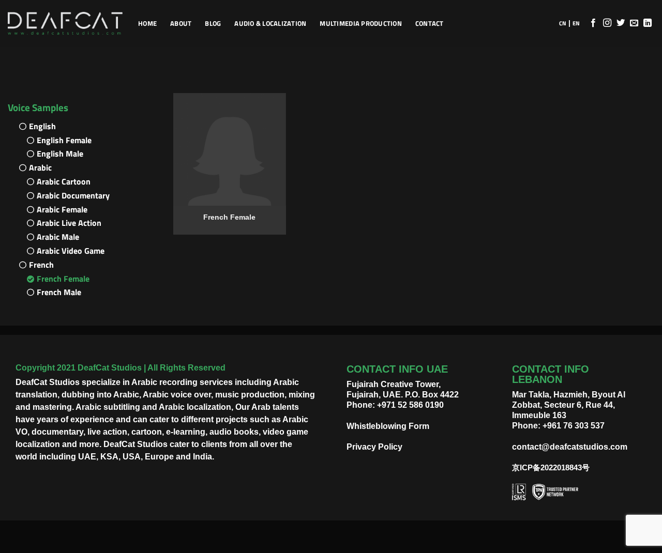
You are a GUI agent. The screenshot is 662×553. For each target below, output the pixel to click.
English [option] (42, 126)
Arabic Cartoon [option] (64, 181)
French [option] (41, 264)
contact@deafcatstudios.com (569, 446)
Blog (213, 23)
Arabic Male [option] (58, 237)
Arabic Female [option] (62, 209)
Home (147, 23)
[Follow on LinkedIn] (647, 23)
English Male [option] (60, 153)
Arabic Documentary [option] (73, 195)
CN (562, 23)
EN (576, 23)
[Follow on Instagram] (607, 23)
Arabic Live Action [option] (69, 223)
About (180, 23)
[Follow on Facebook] (593, 23)
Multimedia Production (360, 23)
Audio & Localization (270, 23)
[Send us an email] (634, 23)
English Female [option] (64, 140)
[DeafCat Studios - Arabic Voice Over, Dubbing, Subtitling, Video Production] (65, 23)
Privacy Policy (374, 446)
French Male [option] (59, 292)
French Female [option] (63, 278)
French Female (229, 217)
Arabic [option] (40, 167)
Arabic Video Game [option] (70, 250)
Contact (429, 23)
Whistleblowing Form (388, 426)
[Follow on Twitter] (620, 23)
